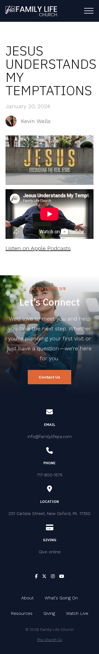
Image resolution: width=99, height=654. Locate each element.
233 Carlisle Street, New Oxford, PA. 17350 (49, 513)
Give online (50, 551)
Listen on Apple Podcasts (38, 248)
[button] (89, 10)
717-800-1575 (49, 475)
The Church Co (49, 640)
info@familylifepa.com (50, 436)
